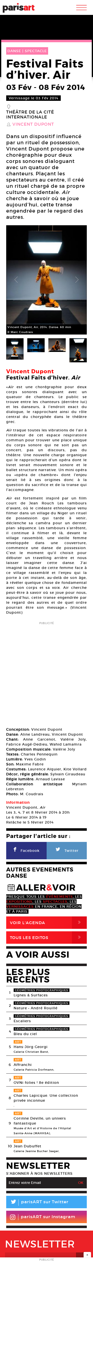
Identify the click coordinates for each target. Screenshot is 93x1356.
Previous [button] (16, 280)
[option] (46, 280)
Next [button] (77, 280)
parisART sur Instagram (48, 1216)
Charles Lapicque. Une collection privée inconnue (46, 1098)
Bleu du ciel (25, 1034)
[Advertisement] (46, 672)
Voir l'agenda (46, 922)
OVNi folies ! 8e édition (36, 1082)
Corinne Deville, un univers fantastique (40, 1121)
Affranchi (23, 1064)
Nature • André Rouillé (36, 1008)
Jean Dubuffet (27, 1146)
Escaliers (22, 1021)
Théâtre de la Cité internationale (30, 115)
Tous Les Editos (46, 937)
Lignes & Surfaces (31, 995)
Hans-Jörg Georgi (31, 1047)
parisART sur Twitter (39, 1202)
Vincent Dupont (33, 124)
